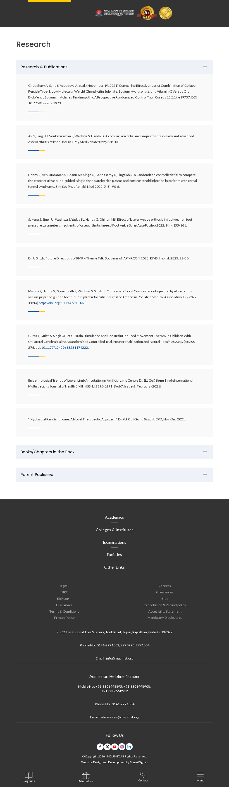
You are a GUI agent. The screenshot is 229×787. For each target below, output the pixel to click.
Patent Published (37, 474)
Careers (165, 586)
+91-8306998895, (109, 686)
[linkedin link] (129, 746)
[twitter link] (107, 746)
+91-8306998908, (137, 686)
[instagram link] (121, 746)
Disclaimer (64, 605)
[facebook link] (100, 746)
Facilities (114, 554)
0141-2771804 (123, 704)
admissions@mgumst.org (120, 717)
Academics (114, 517)
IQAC (64, 586)
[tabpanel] (114, 248)
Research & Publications (44, 67)
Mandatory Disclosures (164, 617)
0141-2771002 (108, 645)
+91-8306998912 (114, 691)
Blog (164, 598)
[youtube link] (114, 746)
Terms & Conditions (64, 611)
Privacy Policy (64, 617)
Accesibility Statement (165, 611)
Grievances (164, 592)
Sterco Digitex (139, 762)
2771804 (142, 645)
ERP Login (64, 598)
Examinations (114, 542)
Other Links (114, 567)
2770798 (127, 645)
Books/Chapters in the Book (48, 452)
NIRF (64, 592)
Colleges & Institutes (114, 529)
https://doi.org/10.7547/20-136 (62, 303)
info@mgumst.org (119, 658)
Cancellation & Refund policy (165, 605)
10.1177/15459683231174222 (64, 347)
